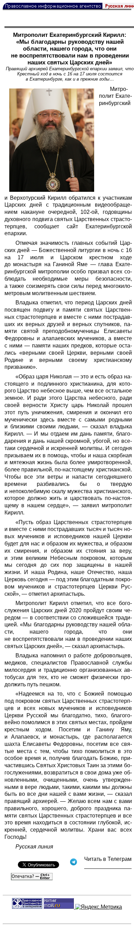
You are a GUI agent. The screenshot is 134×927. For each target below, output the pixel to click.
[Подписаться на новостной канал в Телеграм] (108, 866)
